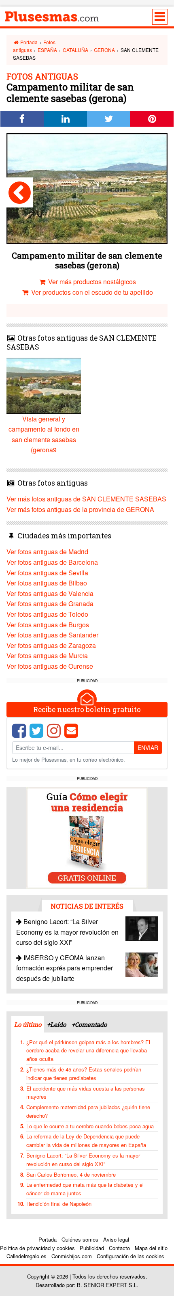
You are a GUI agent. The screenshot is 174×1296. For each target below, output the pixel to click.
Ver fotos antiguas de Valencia (49, 593)
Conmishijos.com (71, 1256)
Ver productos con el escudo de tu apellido (91, 292)
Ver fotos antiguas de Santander (52, 634)
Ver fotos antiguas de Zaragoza (51, 645)
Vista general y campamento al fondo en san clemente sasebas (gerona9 (43, 434)
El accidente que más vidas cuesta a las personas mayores (85, 1092)
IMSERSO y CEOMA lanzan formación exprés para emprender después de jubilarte (64, 968)
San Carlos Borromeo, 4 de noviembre (71, 1174)
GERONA (104, 49)
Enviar (148, 747)
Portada (28, 42)
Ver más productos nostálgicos (91, 281)
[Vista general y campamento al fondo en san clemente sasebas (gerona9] (19, 192)
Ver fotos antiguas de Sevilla (47, 572)
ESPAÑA (47, 49)
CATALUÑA (75, 49)
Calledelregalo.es (26, 1256)
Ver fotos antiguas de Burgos (47, 624)
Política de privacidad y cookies (37, 1248)
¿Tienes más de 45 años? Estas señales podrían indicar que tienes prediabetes (83, 1073)
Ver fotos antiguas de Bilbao (46, 583)
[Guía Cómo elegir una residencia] (87, 837)
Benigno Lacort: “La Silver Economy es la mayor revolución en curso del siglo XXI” (67, 932)
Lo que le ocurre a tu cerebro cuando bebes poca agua (90, 1126)
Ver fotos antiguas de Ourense (49, 666)
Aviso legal (116, 1239)
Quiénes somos (80, 1239)
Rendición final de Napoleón (58, 1203)
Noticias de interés (87, 906)
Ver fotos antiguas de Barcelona (52, 562)
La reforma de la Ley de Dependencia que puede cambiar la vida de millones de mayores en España (86, 1140)
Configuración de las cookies (130, 1256)
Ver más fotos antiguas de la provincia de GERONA (80, 509)
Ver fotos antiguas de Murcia (47, 655)
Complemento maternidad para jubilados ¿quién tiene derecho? (88, 1111)
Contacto (119, 1248)
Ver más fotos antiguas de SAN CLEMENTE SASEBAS (86, 498)
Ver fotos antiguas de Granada (49, 603)
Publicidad (92, 1248)
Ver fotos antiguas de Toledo (47, 614)
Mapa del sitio (151, 1248)
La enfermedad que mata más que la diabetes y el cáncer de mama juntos (85, 1189)
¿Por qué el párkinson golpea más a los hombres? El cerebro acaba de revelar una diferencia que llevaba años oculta (88, 1050)
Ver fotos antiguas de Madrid (47, 551)
